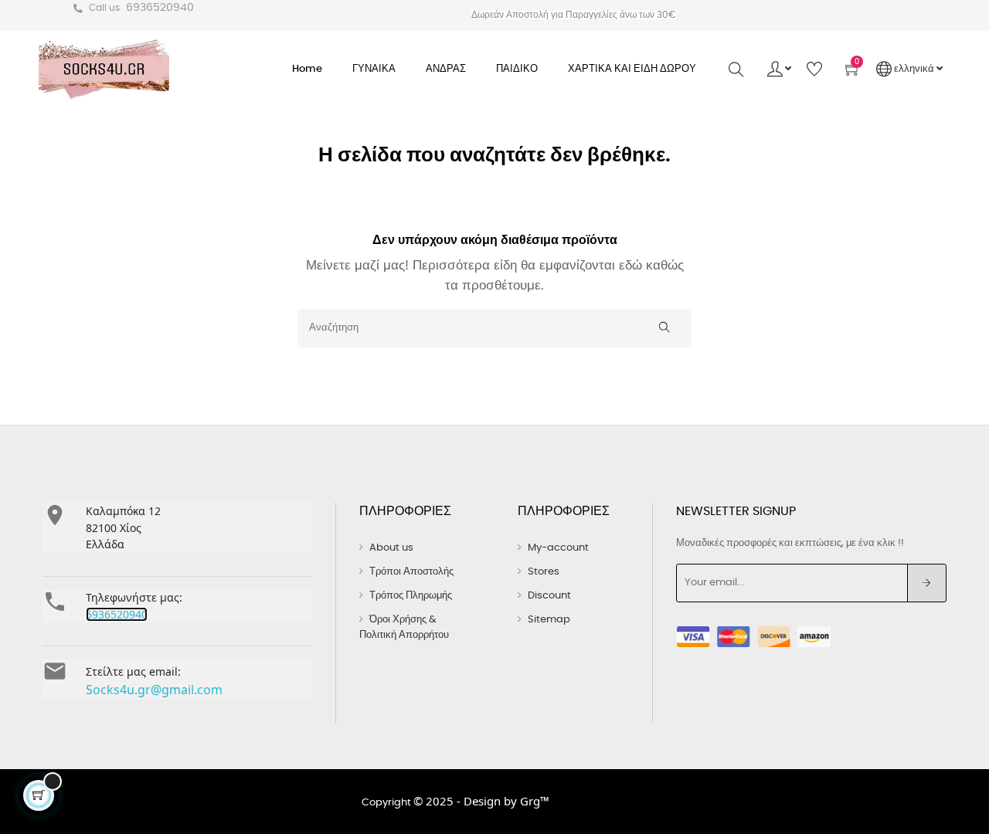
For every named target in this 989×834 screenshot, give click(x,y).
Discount (549, 596)
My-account (558, 548)
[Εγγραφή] (927, 583)
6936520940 (160, 7)
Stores (543, 572)
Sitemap (549, 620)
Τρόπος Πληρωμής (410, 596)
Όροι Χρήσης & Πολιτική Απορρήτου (404, 627)
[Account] (779, 69)
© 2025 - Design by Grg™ (481, 801)
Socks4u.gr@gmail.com (154, 689)
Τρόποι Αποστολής (411, 572)
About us (391, 548)
